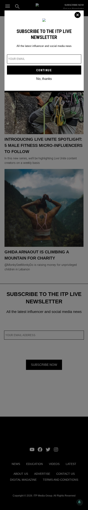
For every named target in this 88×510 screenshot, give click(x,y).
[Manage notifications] (79, 502)
